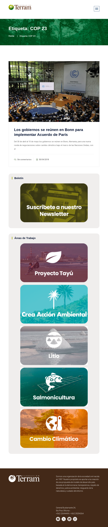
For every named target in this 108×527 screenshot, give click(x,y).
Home (11, 36)
